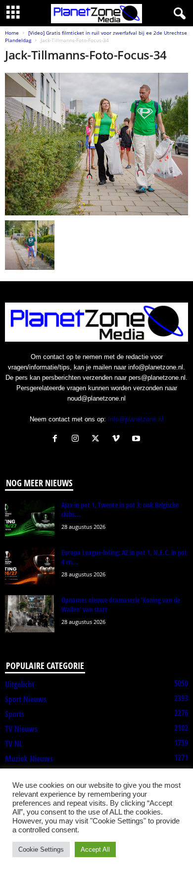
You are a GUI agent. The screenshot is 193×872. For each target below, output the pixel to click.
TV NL (13, 743)
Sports (14, 714)
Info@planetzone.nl (135, 419)
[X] (98, 439)
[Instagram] (77, 439)
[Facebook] (57, 439)
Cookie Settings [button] (41, 849)
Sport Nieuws (26, 699)
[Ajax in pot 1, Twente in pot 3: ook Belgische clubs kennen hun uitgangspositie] (29, 518)
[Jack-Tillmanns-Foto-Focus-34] (96, 144)
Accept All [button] (95, 849)
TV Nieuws (21, 728)
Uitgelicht (19, 684)
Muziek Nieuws (29, 758)
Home (12, 32)
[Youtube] (137, 439)
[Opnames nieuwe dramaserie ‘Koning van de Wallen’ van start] (29, 613)
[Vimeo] (118, 439)
